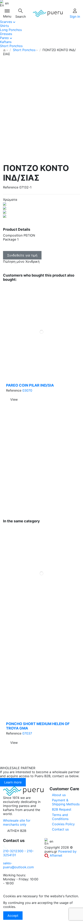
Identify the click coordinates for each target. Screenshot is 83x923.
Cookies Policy (63, 824)
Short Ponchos (11, 46)
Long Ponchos (11, 30)
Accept (12, 916)
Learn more (13, 782)
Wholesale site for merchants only (16, 822)
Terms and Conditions (60, 817)
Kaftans (5, 42)
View (14, 743)
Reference (10, 187)
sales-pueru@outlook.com (18, 865)
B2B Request (61, 809)
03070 (27, 390)
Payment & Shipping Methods (66, 802)
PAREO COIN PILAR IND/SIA (30, 385)
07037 (27, 733)
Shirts (4, 26)
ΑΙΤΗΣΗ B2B (16, 831)
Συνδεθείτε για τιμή (22, 255)
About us (59, 795)
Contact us (60, 829)
